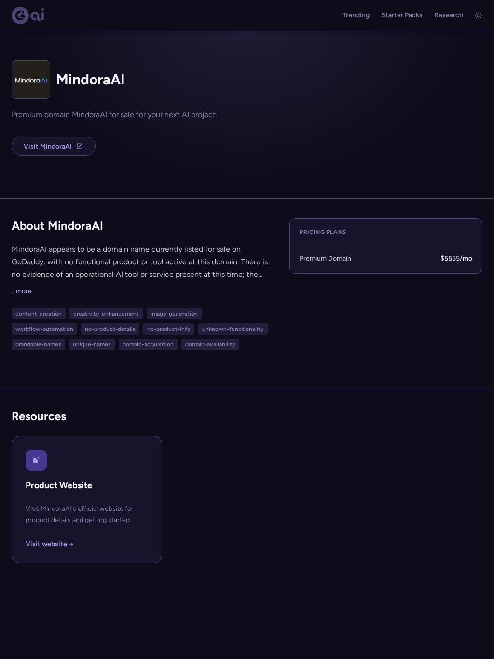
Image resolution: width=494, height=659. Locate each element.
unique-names (92, 344)
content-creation (38, 313)
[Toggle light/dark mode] (478, 15)
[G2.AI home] (28, 15)
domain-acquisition (148, 344)
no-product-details (110, 329)
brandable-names (38, 344)
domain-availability (210, 344)
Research (448, 15)
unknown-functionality (233, 329)
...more (22, 291)
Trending (356, 15)
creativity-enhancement (106, 313)
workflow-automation (44, 329)
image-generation (174, 313)
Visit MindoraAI (48, 146)
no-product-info (169, 329)
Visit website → (49, 544)
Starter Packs (402, 15)
